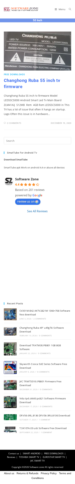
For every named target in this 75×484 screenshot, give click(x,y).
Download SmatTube (15, 159)
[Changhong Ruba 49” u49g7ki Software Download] (10, 331)
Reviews (11, 457)
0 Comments (45, 335)
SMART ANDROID (31, 453)
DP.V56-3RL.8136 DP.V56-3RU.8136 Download (44, 415)
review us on (26, 201)
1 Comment (44, 419)
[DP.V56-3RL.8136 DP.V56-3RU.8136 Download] (10, 417)
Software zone (36, 467)
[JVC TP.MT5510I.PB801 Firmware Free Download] (10, 385)
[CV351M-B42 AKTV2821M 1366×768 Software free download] (10, 314)
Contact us (13, 453)
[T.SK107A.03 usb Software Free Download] (10, 429)
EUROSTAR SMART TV (54, 457)
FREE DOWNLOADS (14, 74)
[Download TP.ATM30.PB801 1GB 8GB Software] (10, 348)
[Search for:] (68, 9)
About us (9, 473)
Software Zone (27, 179)
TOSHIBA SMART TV (29, 457)
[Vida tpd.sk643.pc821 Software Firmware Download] (10, 402)
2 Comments (14, 123)
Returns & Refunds (27, 473)
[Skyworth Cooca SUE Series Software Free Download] (10, 367)
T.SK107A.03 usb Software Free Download (43, 428)
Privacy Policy (49, 473)
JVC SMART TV (37, 460)
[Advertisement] (37, 257)
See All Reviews (37, 211)
